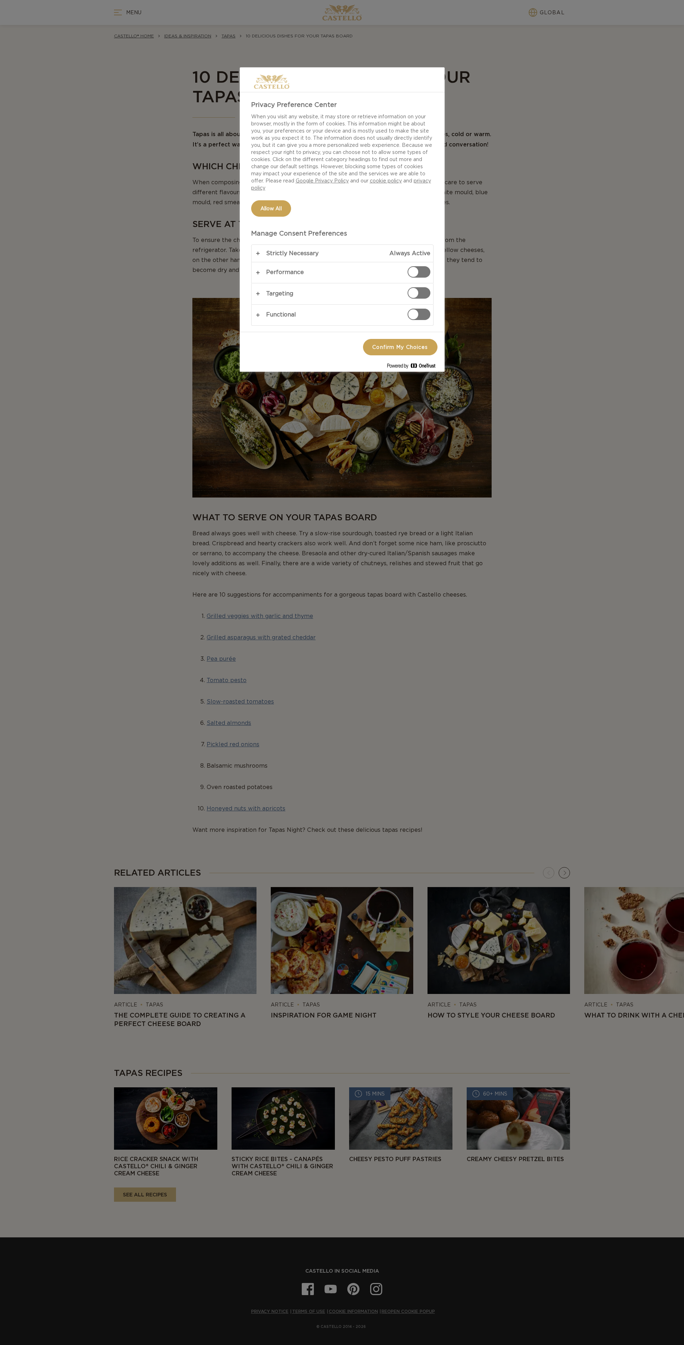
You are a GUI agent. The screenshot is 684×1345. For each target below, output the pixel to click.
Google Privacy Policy (322, 181)
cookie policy (386, 181)
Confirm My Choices (400, 347)
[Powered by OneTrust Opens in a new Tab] (414, 367)
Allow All (271, 208)
